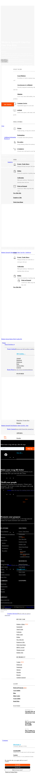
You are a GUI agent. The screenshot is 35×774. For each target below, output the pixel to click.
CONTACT (4, 597)
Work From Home (23, 547)
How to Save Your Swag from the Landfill (30, 723)
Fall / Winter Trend (21, 512)
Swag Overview (9, 344)
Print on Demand (22, 186)
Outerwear (19, 441)
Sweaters (19, 446)
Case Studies (16, 690)
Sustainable (21, 502)
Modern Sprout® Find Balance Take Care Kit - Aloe (14, 425)
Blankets (19, 423)
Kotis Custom (4, 567)
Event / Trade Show (24, 531)
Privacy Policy (30, 607)
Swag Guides (16, 698)
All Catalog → (21, 354)
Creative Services (5, 574)
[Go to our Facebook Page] (6, 455)
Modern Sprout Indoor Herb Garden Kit (11, 339)
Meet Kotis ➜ (17, 744)
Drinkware (19, 664)
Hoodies (19, 438)
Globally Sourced (21, 677)
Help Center (16, 696)
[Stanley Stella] (21, 610)
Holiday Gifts (22, 544)
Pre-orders (20, 142)
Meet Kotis (3, 584)
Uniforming (20, 177)
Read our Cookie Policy (11, 772)
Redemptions (21, 135)
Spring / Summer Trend (23, 504)
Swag (4, 343)
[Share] (4, 610)
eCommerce (20, 149)
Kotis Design (8, 607)
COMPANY (4, 580)
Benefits (3, 591)
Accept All (17, 765)
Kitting (19, 171)
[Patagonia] (30, 606)
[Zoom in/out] (1, 610)
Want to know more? (17, 770)
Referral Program (20, 687)
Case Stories (22, 567)
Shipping (19, 94)
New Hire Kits (17, 193)
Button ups (19, 443)
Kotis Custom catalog (29, 480)
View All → (20, 453)
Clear (2, 126)
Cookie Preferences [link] (6, 608)
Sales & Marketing (25, 554)
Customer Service (22, 103)
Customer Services (25, 556)
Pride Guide (20, 634)
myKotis (19, 110)
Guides (2, 569)
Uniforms (19, 515)
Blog (14, 693)
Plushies (19, 465)
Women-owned (20, 650)
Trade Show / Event (22, 509)
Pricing (19, 128)
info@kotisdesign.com (6, 602)
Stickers (19, 547)
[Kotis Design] (10, 57)
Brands (2, 572)
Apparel (19, 537)
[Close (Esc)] (6, 610)
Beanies (19, 462)
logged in (10, 162)
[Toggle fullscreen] (3, 610)
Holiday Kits (20, 652)
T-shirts (18, 540)
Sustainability (17, 750)
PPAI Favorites (20, 507)
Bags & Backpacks (21, 467)
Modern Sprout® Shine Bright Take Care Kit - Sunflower (16, 252)
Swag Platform (4, 531)
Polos (18, 552)
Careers (15, 755)
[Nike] (21, 606)
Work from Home (18, 202)
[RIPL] (30, 610)
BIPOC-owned (20, 647)
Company (5, 740)
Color (2, 108)
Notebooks (19, 667)
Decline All (17, 767)
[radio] (8, 113)
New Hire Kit (20, 639)
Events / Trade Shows (23, 164)
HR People (23, 551)
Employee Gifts (17, 197)
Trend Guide (20, 629)
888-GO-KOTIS (5, 600)
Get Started (7, 104)
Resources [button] (5, 680)
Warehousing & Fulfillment (8, 534)
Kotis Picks (16, 701)
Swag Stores (4, 540)
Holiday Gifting (22, 499)
